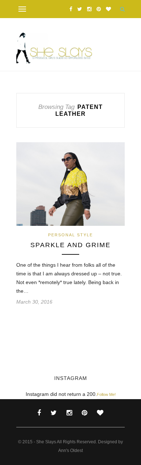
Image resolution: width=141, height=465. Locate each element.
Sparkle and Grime (70, 245)
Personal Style (70, 235)
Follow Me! (106, 394)
